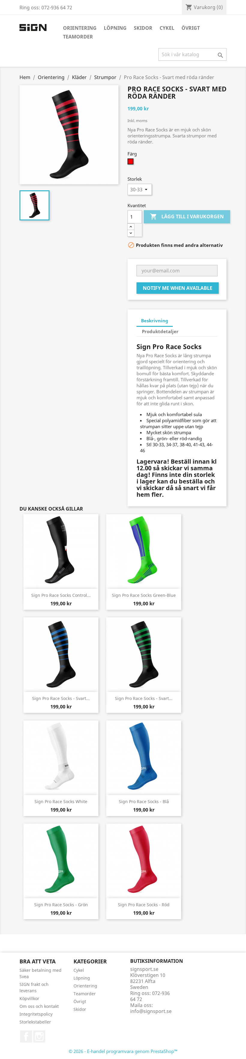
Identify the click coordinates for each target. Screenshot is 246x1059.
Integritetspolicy (36, 1014)
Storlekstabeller (35, 1022)
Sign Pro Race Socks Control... (61, 595)
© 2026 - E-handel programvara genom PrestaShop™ (123, 1051)
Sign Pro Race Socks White (60, 801)
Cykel (167, 28)
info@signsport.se (151, 1011)
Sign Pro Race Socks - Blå (144, 801)
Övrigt (191, 28)
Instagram (39, 1036)
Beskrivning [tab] (154, 321)
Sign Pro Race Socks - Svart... (61, 698)
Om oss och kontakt (39, 1006)
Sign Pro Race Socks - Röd (144, 904)
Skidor (143, 28)
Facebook (26, 1036)
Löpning (115, 28)
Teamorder (78, 36)
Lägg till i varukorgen (187, 216)
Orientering (80, 28)
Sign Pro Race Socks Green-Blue (144, 595)
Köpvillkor (29, 998)
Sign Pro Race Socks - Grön (61, 904)
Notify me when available (177, 288)
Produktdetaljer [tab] (160, 331)
